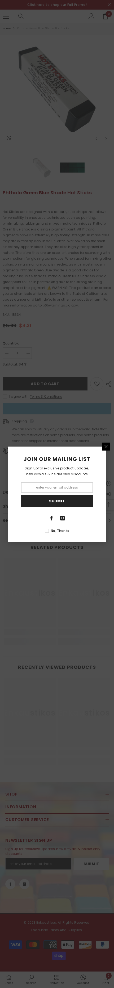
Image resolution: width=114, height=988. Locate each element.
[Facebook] (51, 518)
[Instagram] (62, 518)
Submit (57, 501)
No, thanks (60, 530)
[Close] (106, 447)
